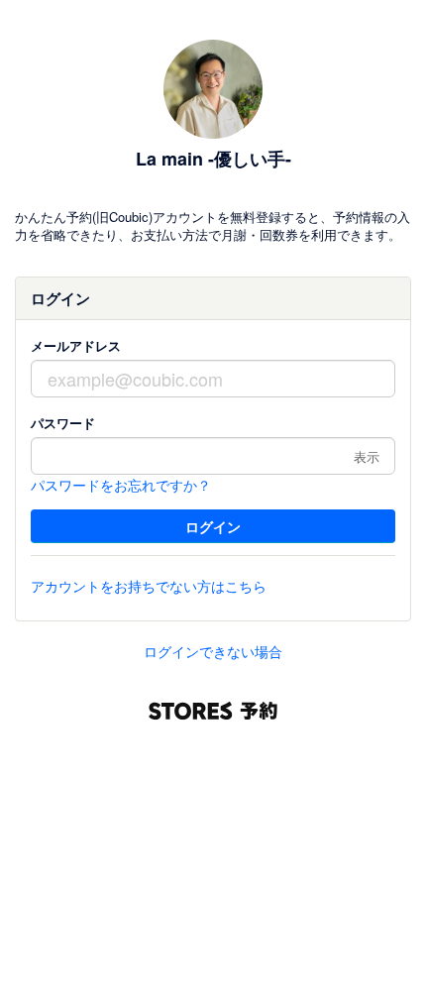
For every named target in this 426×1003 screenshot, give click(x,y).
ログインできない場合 (213, 651)
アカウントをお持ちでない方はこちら (148, 586)
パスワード (63, 422)
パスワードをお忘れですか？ (121, 485)
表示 (366, 456)
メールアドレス (76, 345)
